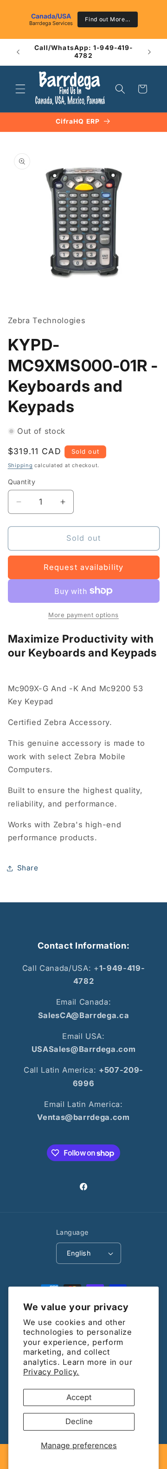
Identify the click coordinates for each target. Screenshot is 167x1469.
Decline (79, 1421)
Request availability (83, 567)
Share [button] (28, 867)
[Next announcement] (149, 52)
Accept (78, 1397)
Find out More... (107, 19)
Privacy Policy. (51, 1371)
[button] (20, 89)
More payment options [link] (83, 615)
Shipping (20, 465)
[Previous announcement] (18, 52)
